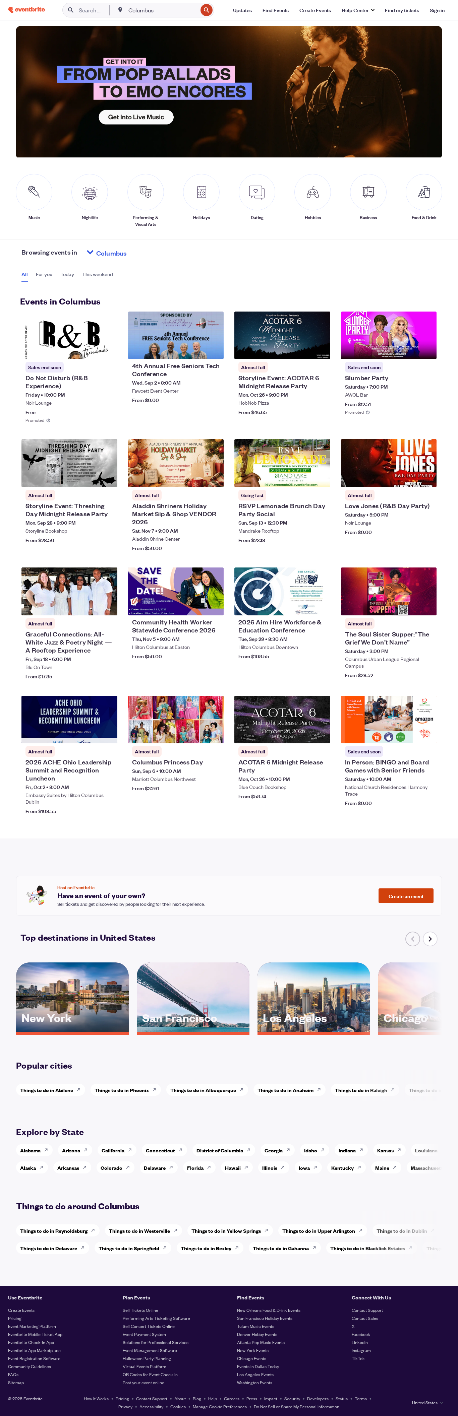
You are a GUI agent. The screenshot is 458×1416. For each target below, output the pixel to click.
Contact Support (367, 1310)
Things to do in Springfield (129, 1248)
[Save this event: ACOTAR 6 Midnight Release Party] (304, 734)
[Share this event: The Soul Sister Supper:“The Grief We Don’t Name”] (427, 606)
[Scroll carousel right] (430, 939)
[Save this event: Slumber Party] (411, 349)
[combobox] (162, 10)
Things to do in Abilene (46, 1089)
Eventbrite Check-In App (31, 1342)
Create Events (21, 1310)
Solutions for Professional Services (155, 1342)
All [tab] (24, 274)
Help (212, 1398)
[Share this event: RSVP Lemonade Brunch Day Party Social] (321, 477)
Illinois (269, 1167)
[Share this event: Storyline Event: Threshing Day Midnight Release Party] (108, 477)
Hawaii (233, 1167)
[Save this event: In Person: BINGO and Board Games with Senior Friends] (411, 734)
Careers (231, 1398)
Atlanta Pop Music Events (261, 1342)
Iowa (304, 1167)
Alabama (30, 1150)
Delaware (155, 1167)
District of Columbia (219, 1150)
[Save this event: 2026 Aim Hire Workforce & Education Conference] (304, 606)
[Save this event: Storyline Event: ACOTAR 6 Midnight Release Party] (304, 349)
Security (292, 1398)
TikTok (358, 1358)
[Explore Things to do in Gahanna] (316, 1248)
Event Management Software (150, 1350)
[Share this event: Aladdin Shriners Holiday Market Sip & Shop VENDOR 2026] (214, 477)
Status (342, 1398)
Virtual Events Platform (144, 1366)
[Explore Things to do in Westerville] (177, 1230)
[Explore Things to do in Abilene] (80, 1089)
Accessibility (151, 1406)
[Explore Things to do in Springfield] (166, 1248)
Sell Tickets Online (140, 1310)
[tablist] (67, 276)
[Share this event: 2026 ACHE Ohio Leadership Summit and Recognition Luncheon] (108, 734)
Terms (361, 1398)
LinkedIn (360, 1342)
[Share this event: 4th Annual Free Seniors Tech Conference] (214, 349)
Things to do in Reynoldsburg (54, 1230)
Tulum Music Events (255, 1326)
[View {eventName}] (69, 335)
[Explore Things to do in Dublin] (434, 1230)
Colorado (111, 1167)
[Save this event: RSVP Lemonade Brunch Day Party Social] (304, 477)
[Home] (26, 10)
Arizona (71, 1150)
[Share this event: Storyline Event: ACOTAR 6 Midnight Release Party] (321, 349)
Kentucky (342, 1167)
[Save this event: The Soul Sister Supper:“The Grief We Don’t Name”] (411, 606)
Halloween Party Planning (147, 1358)
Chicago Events (251, 1358)
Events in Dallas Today (258, 1366)
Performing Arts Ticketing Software (156, 1318)
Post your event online (143, 1382)
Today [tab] (67, 274)
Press (251, 1398)
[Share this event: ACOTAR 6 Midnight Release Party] (321, 734)
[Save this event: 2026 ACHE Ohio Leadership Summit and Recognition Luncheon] (92, 734)
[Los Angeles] (313, 1029)
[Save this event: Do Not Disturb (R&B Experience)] (92, 349)
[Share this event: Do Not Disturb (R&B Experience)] (108, 349)
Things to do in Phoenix (122, 1089)
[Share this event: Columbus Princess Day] (214, 734)
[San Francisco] (193, 1029)
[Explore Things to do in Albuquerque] (243, 1089)
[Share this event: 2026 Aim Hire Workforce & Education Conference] (321, 606)
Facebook (361, 1334)
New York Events (253, 1350)
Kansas (385, 1150)
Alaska (28, 1167)
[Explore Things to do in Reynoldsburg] (95, 1230)
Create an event (406, 895)
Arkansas (68, 1167)
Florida (195, 1167)
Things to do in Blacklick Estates (367, 1248)
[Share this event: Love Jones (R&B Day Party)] (427, 477)
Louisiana (426, 1150)
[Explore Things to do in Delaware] (84, 1248)
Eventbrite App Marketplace (34, 1350)
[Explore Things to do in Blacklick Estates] (412, 1248)
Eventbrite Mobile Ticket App (35, 1334)
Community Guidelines (29, 1366)
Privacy (125, 1406)
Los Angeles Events (255, 1374)
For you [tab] (44, 274)
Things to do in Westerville (139, 1230)
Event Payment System (144, 1334)
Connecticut (160, 1150)
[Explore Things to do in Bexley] (238, 1248)
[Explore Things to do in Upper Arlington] (362, 1230)
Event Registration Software (34, 1358)
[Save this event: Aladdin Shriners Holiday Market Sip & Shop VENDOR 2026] (198, 477)
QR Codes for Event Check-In (150, 1374)
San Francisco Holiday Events (264, 1318)
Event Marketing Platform (32, 1326)
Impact (270, 1398)
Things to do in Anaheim (285, 1089)
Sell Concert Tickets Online (149, 1326)
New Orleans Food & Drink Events (268, 1310)
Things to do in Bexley (206, 1248)
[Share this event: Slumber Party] (427, 349)
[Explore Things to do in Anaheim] (321, 1089)
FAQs (13, 1374)
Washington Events (254, 1382)
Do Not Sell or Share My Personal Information (296, 1406)
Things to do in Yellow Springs (226, 1230)
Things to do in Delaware (48, 1248)
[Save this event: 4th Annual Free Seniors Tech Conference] (198, 349)
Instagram (361, 1350)
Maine (382, 1167)
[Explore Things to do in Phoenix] (156, 1089)
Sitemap (16, 1382)
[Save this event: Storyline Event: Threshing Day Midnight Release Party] (92, 477)
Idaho (310, 1150)
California (113, 1150)
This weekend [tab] (97, 274)
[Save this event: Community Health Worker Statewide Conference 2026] (198, 606)
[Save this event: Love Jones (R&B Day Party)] (411, 477)
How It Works (96, 1398)
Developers (318, 1398)
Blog (197, 1398)
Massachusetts (428, 1167)
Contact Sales (365, 1318)
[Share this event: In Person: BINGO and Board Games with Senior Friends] (427, 734)
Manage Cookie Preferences (220, 1406)
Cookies (178, 1406)
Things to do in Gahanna (281, 1248)
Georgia (274, 1150)
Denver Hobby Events (257, 1334)
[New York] (72, 1029)
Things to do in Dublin (402, 1230)
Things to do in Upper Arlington (318, 1230)
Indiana (347, 1150)
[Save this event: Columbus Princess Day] (198, 734)
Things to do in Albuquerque (203, 1089)
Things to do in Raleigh (361, 1089)
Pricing (14, 1318)
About (180, 1398)
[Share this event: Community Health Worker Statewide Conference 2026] (214, 606)
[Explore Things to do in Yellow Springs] (268, 1230)
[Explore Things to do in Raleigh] (394, 1089)
